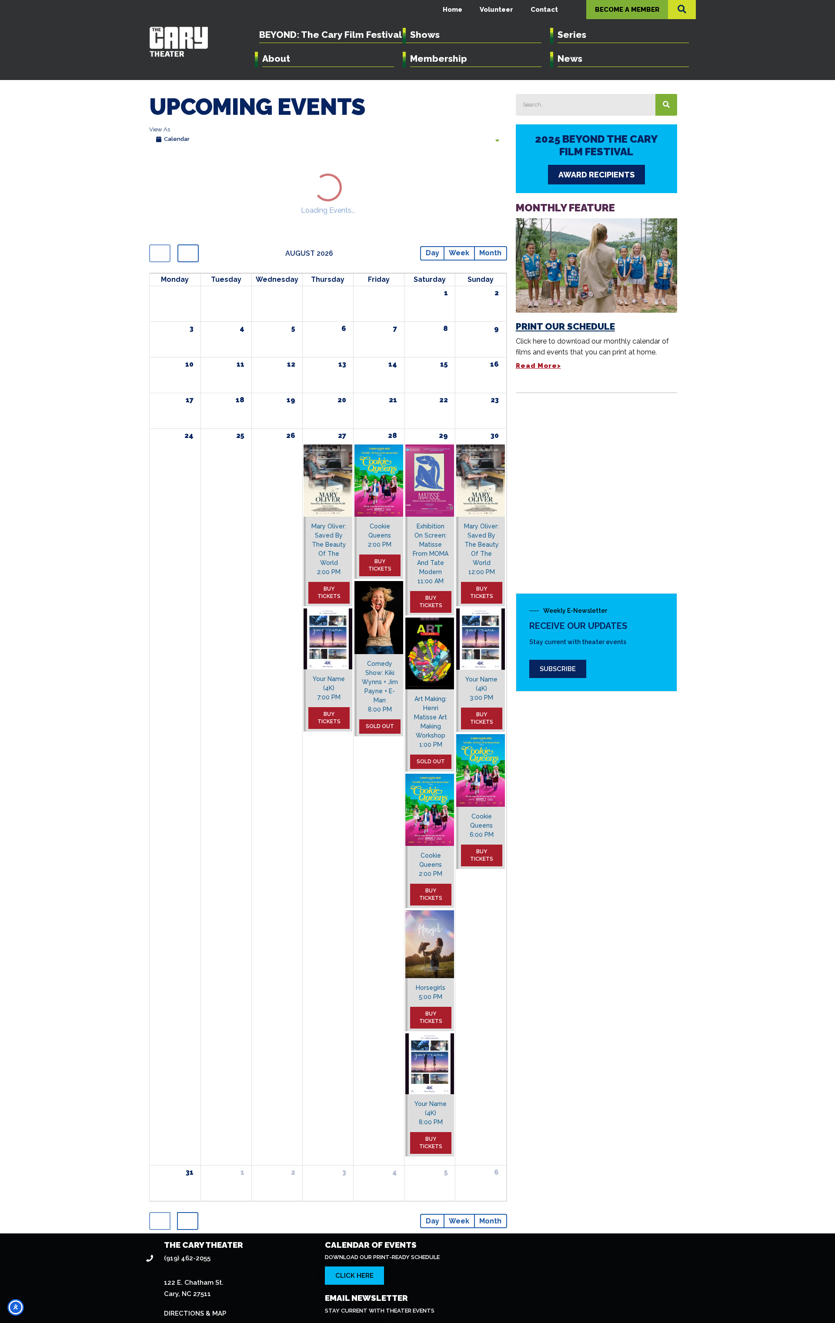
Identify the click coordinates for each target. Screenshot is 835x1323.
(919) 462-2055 (187, 1174)
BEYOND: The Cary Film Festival (330, 34)
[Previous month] (158, 173)
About (276, 58)
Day (446, 173)
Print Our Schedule (565, 326)
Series (572, 34)
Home (452, 9)
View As (159, 129)
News (570, 58)
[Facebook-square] (677, 1294)
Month (493, 173)
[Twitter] (657, 1294)
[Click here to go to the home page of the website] (232, 1294)
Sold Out (380, 645)
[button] (682, 9)
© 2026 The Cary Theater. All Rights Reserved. (383, 1291)
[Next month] (182, 173)
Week (467, 173)
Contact (544, 9)
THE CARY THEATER (203, 1160)
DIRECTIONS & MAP (195, 1229)
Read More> (538, 366)
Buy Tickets (329, 511)
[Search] (666, 105)
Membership (438, 58)
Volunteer (496, 9)
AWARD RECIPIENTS (596, 174)
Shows (425, 34)
